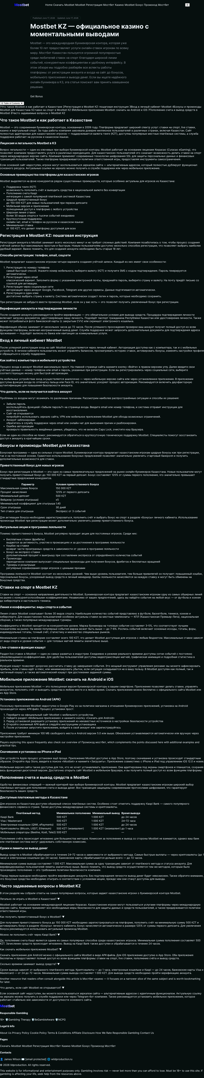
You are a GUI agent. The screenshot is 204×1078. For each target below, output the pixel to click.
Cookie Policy (38, 1032)
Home (48, 4)
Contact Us (147, 1032)
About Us (5, 1032)
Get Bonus (36, 96)
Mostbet (106, 149)
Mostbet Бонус (134, 4)
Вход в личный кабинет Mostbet (150, 106)
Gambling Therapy (18, 1019)
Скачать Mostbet (63, 4)
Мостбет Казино (113, 4)
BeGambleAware (42, 1019)
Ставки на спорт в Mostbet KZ (51, 109)
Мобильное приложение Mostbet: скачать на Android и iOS (109, 109)
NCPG (60, 1019)
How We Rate (103, 1032)
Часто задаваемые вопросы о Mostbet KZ (38, 113)
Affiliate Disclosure (83, 1032)
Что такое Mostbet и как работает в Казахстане (31, 106)
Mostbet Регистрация (88, 4)
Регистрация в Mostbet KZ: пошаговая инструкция (96, 106)
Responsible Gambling (126, 1032)
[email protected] (35, 1059)
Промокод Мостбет (156, 4)
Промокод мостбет (93, 742)
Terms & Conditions (59, 1032)
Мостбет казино (93, 978)
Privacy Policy (20, 1032)
